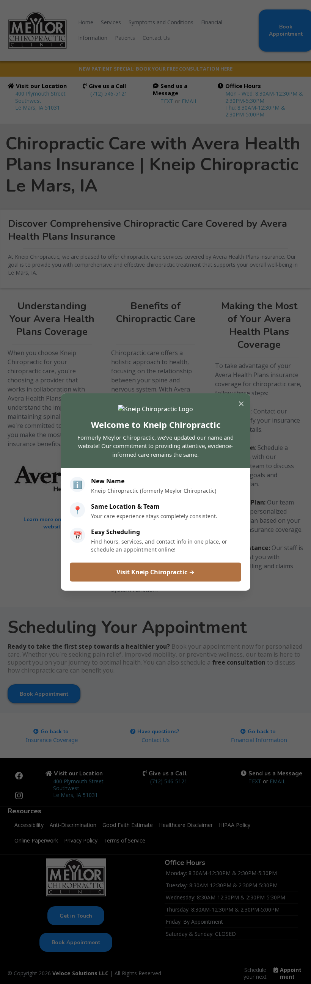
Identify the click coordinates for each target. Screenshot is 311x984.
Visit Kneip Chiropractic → (155, 572)
